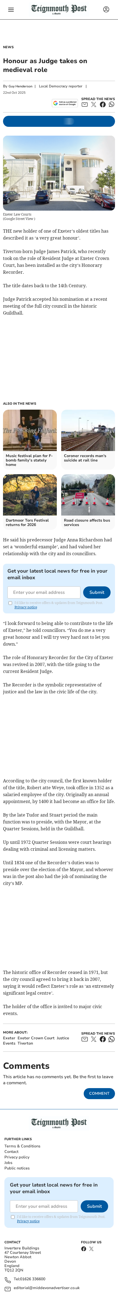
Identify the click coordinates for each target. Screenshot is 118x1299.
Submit (96, 592)
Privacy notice (26, 607)
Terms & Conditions (22, 1146)
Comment (99, 1093)
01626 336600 (32, 1279)
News (8, 47)
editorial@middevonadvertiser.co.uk (47, 1288)
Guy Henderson (20, 86)
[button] (11, 9)
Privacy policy (16, 1157)
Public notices (17, 1168)
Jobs (8, 1162)
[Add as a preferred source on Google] (65, 103)
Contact (11, 1151)
